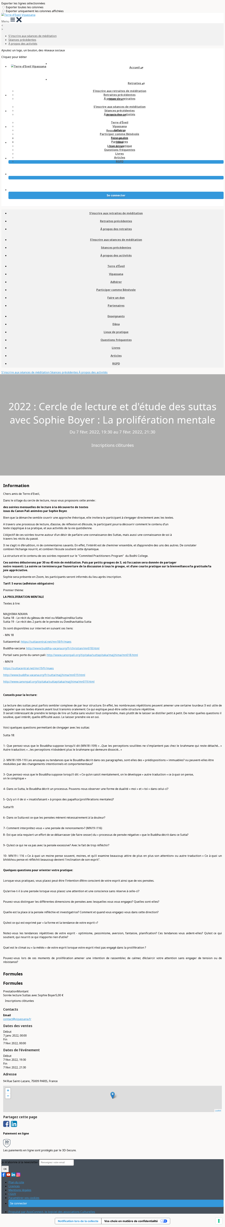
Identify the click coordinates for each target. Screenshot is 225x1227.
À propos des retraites (116, 229)
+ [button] (8, 1090)
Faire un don (116, 298)
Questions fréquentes (119, 150)
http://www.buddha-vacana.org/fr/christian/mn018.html (62, 648)
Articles (119, 157)
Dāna (119, 142)
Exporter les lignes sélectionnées (23, 3)
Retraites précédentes (120, 95)
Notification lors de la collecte (78, 1221)
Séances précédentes (22, 40)
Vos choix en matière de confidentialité (131, 1221)
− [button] (8, 1096)
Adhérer (116, 282)
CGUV (12, 1194)
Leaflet (218, 1110)
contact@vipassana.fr (17, 1019)
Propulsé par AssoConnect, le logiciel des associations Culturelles (51, 1212)
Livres (119, 154)
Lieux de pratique (116, 332)
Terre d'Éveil (119, 122)
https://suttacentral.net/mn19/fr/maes (28, 668)
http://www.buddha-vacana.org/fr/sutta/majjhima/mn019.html (44, 675)
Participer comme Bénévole (119, 134)
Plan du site (16, 1182)
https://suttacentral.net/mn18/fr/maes (46, 642)
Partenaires (116, 305)
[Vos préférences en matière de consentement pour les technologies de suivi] (219, 1221)
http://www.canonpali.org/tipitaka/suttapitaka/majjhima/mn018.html (92, 655)
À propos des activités (22, 44)
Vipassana (119, 126)
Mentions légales (19, 1190)
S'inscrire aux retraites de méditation (119, 91)
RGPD (119, 161)
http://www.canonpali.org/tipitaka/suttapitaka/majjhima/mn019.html (49, 681)
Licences (14, 1186)
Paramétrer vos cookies (23, 1198)
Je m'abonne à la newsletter (20, 1162)
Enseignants (119, 138)
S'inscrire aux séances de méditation (32, 36)
